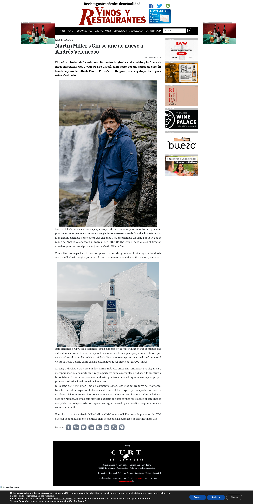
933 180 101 (137, 478)
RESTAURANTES (84, 30)
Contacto (156, 473)
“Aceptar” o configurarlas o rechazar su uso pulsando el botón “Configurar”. (48, 501)
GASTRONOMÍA (103, 30)
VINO (70, 30)
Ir (189, 30)
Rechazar (216, 497)
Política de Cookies (125, 473)
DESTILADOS (120, 30)
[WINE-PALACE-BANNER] (181, 120)
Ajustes (234, 497)
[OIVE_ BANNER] (181, 166)
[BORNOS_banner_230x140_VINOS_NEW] (181, 73)
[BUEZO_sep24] (181, 143)
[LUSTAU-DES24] (219, 33)
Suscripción (139, 473)
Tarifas (148, 473)
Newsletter (102, 473)
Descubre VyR (153, 30)
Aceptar (197, 497)
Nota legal (112, 473)
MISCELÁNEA (136, 30)
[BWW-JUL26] (181, 50)
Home (62, 30)
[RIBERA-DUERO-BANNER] (181, 97)
